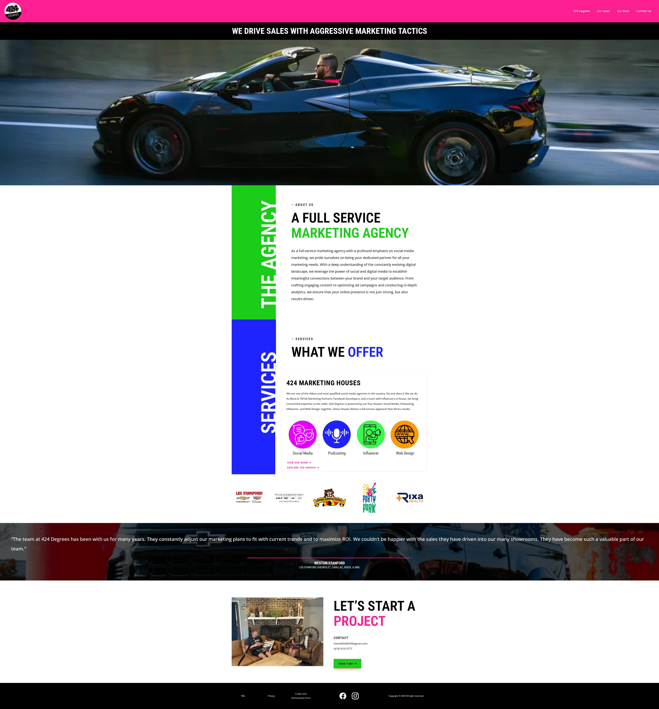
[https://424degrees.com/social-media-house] (302, 434)
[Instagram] (355, 696)
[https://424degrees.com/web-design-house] (405, 434)
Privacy (271, 695)
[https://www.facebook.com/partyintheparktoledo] (369, 497)
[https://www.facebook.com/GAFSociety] (329, 497)
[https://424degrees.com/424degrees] (12, 11)
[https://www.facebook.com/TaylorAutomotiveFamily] (289, 497)
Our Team (603, 11)
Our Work (623, 11)
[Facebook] (343, 696)
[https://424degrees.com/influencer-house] (370, 434)
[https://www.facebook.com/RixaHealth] (409, 497)
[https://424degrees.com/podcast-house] (336, 434)
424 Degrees (581, 11)
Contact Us (643, 11)
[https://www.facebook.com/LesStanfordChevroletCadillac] (249, 497)
